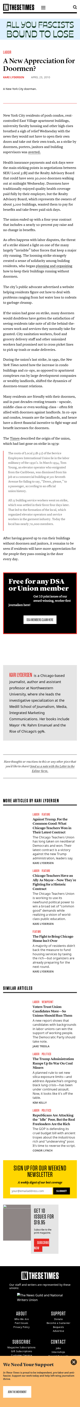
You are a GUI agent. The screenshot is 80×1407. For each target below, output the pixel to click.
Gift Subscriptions (21, 1351)
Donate (58, 1319)
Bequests (58, 1327)
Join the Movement (17, 1392)
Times (15, 438)
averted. (34, 152)
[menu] (43, 8)
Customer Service (21, 1355)
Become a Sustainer (58, 1323)
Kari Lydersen (13, 77)
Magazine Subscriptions (21, 1347)
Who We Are (21, 1319)
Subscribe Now (41, 1245)
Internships (58, 1352)
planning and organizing (54, 266)
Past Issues (21, 1323)
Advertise (58, 1331)
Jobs (58, 1348)
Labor (7, 52)
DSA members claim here (40, 619)
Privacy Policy (21, 1327)
